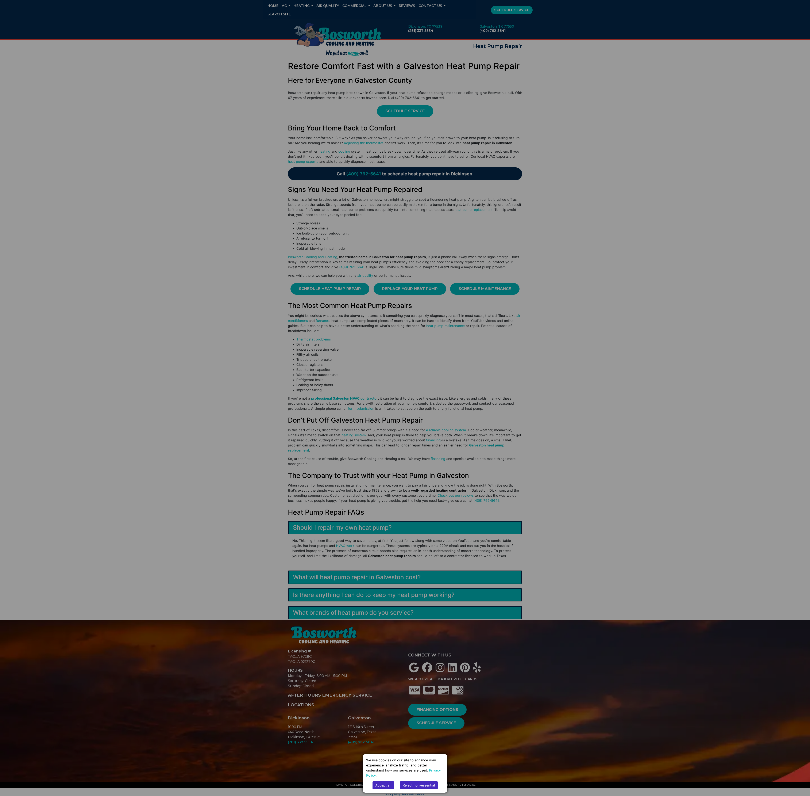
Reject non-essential (419, 785)
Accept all (383, 785)
